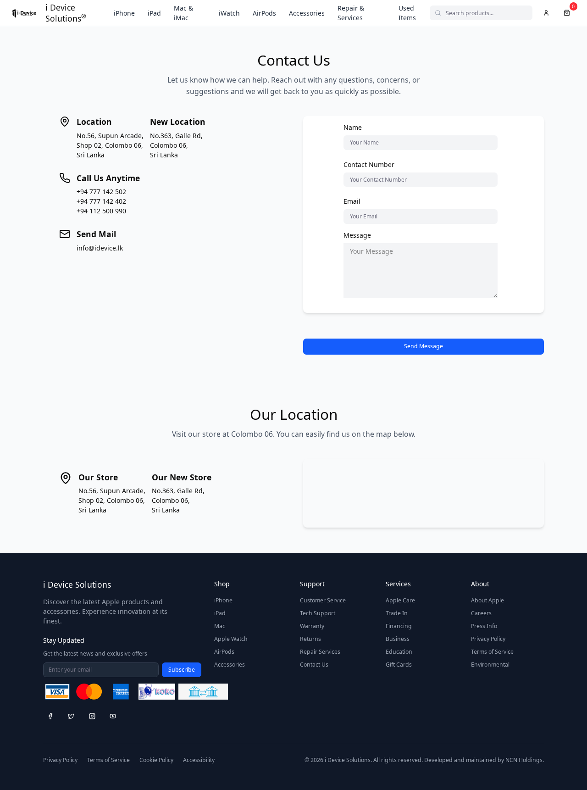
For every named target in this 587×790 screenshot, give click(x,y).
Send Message (423, 346)
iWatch (229, 13)
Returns (310, 639)
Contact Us (314, 664)
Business (398, 639)
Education (399, 652)
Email (351, 201)
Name (352, 127)
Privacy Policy (488, 639)
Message (357, 235)
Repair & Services (351, 13)
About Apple (487, 600)
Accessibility (199, 760)
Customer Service (323, 600)
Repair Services (320, 652)
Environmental (490, 664)
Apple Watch (231, 639)
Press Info (484, 626)
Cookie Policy (156, 760)
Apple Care (400, 600)
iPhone (124, 13)
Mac (219, 626)
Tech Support (317, 613)
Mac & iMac (183, 13)
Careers (481, 613)
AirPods (264, 13)
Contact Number (368, 164)
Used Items (407, 13)
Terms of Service (492, 652)
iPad (154, 13)
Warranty (312, 626)
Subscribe (181, 669)
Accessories (307, 13)
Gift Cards (399, 664)
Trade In (397, 613)
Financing (399, 626)
